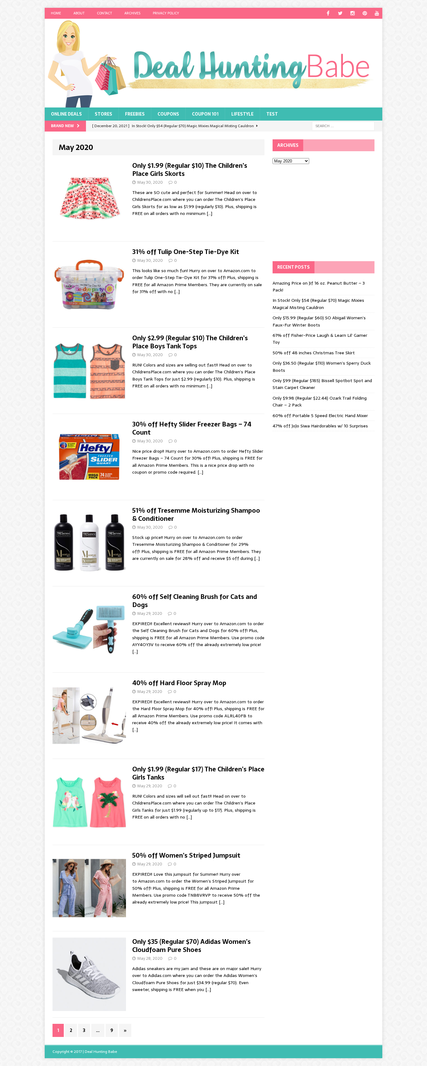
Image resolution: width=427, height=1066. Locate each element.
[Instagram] (352, 13)
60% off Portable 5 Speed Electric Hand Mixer (320, 415)
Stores (103, 114)
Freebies (135, 114)
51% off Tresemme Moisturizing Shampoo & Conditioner (196, 515)
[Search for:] (343, 125)
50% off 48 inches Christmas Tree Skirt (314, 352)
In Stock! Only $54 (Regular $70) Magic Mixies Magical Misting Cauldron (318, 304)
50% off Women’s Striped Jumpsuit (186, 855)
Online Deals (66, 114)
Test (272, 114)
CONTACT (104, 13)
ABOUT (78, 13)
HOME (56, 13)
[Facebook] (328, 13)
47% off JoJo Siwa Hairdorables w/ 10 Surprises (320, 425)
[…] (209, 213)
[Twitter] (340, 13)
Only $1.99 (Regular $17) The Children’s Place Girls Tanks (198, 773)
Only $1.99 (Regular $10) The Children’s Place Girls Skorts (189, 170)
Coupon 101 (205, 114)
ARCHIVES (132, 13)
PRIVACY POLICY (166, 13)
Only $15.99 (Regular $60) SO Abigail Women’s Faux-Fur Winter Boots (319, 321)
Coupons (168, 114)
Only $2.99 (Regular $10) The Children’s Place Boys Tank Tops (190, 342)
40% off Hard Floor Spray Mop (179, 683)
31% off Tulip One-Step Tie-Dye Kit (185, 252)
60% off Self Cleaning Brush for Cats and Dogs (194, 601)
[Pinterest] (364, 13)
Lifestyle (242, 114)
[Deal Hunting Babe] (213, 63)
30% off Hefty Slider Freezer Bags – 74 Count (191, 428)
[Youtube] (376, 13)
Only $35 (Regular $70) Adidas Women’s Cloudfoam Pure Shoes (191, 946)
